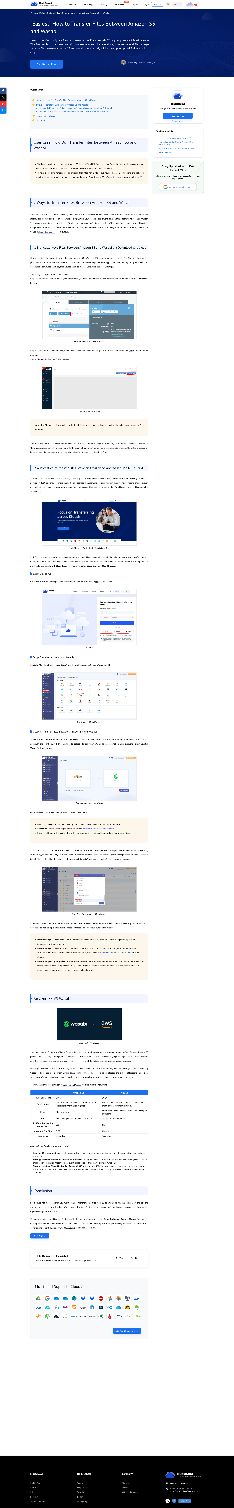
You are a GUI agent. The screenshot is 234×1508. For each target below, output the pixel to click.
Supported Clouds (38, 1501)
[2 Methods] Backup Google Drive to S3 (175, 138)
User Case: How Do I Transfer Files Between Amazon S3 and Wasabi (67, 100)
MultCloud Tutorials (47, 13)
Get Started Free (46, 64)
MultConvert (120, 4)
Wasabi (33, 1068)
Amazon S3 (35, 1052)
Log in (146, 4)
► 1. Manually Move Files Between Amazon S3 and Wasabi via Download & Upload (74, 108)
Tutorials (81, 1492)
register (98, 581)
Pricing (104, 4)
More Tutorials (165, 152)
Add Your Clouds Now (125, 1331)
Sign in (40, 274)
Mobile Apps (89, 4)
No (137, 1258)
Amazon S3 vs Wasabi (45, 115)
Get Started (157, 4)
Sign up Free (178, 115)
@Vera (139, 62)
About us (126, 1483)
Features (73, 4)
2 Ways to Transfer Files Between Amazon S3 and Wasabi (62, 104)
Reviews (125, 1487)
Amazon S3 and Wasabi (71, 1084)
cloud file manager (46, 231)
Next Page (38, 1236)
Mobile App (35, 1483)
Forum (80, 1496)
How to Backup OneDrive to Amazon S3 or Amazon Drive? (176, 143)
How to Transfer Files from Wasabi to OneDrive (178, 148)
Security (34, 1496)
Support (135, 4)
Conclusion (40, 120)
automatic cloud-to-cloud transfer (98, 828)
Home (35, 13)
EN (174, 4)
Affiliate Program (130, 1492)
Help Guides (82, 1487)
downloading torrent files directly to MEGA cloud (52, 1227)
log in (131, 350)
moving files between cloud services (101, 478)
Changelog (82, 1501)
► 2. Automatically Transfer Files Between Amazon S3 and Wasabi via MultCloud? (73, 111)
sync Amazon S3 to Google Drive (116, 952)
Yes (121, 1258)
